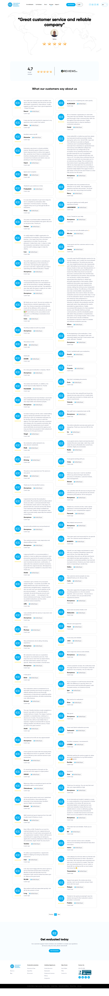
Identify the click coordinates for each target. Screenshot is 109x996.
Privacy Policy (46, 986)
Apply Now (29, 970)
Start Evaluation (54, 950)
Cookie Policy (54, 986)
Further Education (48, 968)
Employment (47, 970)
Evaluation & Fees (31, 968)
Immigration (47, 978)
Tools (45, 4)
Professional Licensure (49, 973)
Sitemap (79, 986)
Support (57, 4)
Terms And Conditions (63, 986)
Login (79, 4)
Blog (11, 973)
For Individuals (29, 4)
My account (30, 973)
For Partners (39, 4)
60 (55, 914)
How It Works (64, 968)
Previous (51, 914)
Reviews (51, 4)
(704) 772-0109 (81, 968)
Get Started (71, 4)
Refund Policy (73, 986)
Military (46, 975)
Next (59, 914)
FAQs (62, 970)
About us (12, 970)
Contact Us (64, 973)
